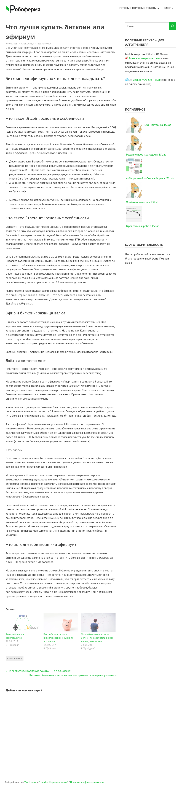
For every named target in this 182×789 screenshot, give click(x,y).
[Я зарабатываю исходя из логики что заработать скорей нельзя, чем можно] (98, 622)
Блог (167, 8)
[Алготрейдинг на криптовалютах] (23, 622)
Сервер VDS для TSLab (147, 79)
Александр (27, 43)
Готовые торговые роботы (137, 8)
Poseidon (43, 782)
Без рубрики (44, 43)
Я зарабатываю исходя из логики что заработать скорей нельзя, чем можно (97, 638)
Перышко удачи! (58, 782)
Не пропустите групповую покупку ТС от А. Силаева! (39, 671)
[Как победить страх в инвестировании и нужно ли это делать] (61, 622)
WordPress (30, 782)
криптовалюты (14, 658)
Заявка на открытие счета (144, 58)
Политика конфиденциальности (87, 782)
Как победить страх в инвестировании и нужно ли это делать (59, 638)
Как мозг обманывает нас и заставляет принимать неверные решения (71, 675)
